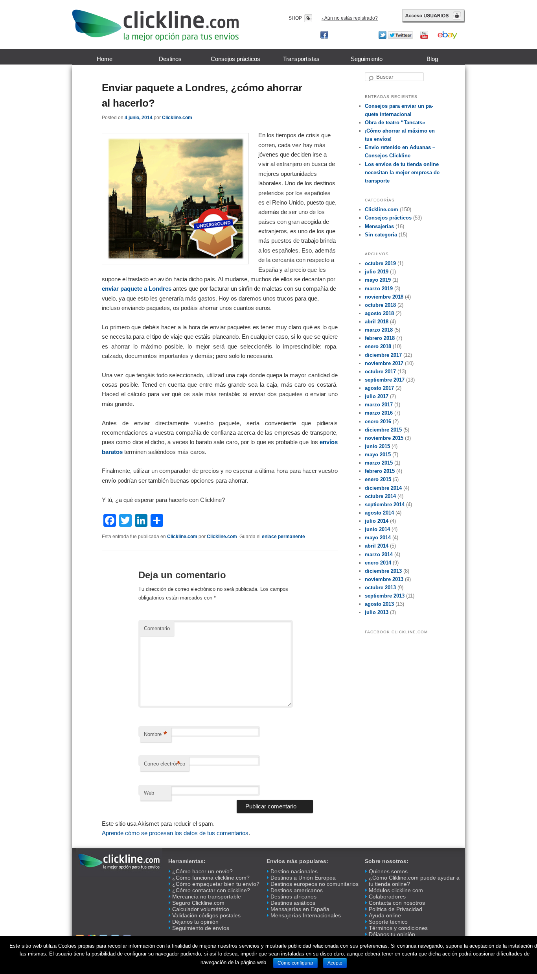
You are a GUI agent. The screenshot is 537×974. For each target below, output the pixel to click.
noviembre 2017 (384, 363)
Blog (432, 58)
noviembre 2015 (384, 438)
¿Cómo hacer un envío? (202, 871)
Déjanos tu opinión (195, 922)
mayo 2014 (378, 537)
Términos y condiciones (398, 928)
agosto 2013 (379, 604)
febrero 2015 (380, 471)
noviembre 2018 (384, 297)
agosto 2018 (379, 313)
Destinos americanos (296, 890)
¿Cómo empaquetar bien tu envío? (215, 884)
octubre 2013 (380, 587)
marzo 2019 (379, 288)
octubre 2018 (380, 305)
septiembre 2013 (385, 596)
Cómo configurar (295, 963)
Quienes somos (388, 871)
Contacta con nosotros (397, 903)
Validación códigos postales (206, 915)
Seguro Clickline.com (198, 903)
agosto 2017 (379, 388)
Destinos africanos (293, 896)
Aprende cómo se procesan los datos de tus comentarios (175, 833)
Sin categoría (381, 235)
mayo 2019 (378, 280)
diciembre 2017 (383, 355)
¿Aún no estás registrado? (350, 18)
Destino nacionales (294, 871)
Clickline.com (177, 117)
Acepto (334, 963)
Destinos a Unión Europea (303, 877)
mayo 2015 (378, 454)
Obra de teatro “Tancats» (395, 122)
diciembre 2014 (383, 488)
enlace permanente (283, 536)
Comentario (157, 628)
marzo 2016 (379, 413)
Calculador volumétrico (200, 909)
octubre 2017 (380, 371)
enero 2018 (378, 346)
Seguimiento (367, 58)
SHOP (295, 18)
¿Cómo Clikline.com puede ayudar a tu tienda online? (414, 880)
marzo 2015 (379, 463)
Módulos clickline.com (396, 890)
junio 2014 (377, 529)
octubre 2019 (380, 263)
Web (149, 793)
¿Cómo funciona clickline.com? (211, 877)
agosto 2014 (379, 513)
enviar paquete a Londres (136, 288)
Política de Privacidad (395, 909)
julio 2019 (376, 272)
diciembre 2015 (383, 430)
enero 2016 (378, 421)
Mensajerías (379, 226)
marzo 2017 (379, 405)
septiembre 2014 (385, 504)
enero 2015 (378, 479)
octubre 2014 (380, 496)
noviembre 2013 (384, 579)
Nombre (155, 734)
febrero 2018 (380, 338)
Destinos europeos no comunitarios (314, 884)
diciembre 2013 (383, 571)
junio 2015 (377, 446)
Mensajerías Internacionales (305, 915)
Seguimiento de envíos (200, 928)
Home (104, 58)
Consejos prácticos (235, 58)
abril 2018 (376, 322)
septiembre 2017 (385, 380)
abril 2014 (376, 546)
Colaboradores (387, 896)
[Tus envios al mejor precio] (155, 25)
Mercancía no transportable (206, 896)
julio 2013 (376, 612)
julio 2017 (376, 396)
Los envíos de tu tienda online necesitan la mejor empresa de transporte (402, 172)
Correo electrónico (164, 764)
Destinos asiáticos (292, 903)
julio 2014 (376, 521)
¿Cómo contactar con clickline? (211, 890)
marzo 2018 (379, 330)
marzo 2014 (379, 554)
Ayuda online (385, 915)
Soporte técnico (388, 922)
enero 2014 (378, 563)
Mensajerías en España (299, 909)
